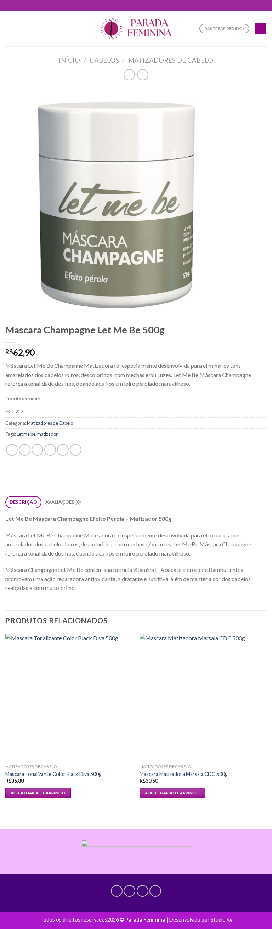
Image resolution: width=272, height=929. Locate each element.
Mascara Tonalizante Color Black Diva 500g (53, 774)
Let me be (26, 434)
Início (69, 60)
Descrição (23, 502)
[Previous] (5, 725)
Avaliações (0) (63, 502)
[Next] (266, 725)
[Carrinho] (260, 28)
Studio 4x (221, 920)
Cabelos (104, 60)
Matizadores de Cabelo (170, 60)
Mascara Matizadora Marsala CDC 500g (184, 774)
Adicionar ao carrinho (38, 792)
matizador (47, 434)
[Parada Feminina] (136, 28)
